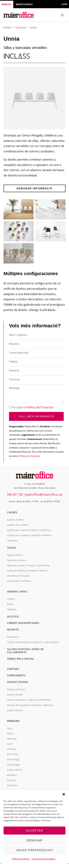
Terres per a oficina (20, 658)
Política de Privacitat (39, 407)
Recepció (13, 629)
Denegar (34, 840)
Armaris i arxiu (17, 591)
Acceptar (34, 830)
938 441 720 (15, 494)
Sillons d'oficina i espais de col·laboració (25, 650)
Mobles (7, 27)
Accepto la (32, 407)
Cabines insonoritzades (23, 623)
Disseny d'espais (17, 682)
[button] (63, 794)
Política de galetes (21, 858)
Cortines (13, 669)
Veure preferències (34, 850)
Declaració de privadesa (43, 858)
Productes (20, 27)
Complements (16, 675)
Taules (11, 547)
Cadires (12, 512)
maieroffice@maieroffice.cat (43, 494)
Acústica (13, 616)
